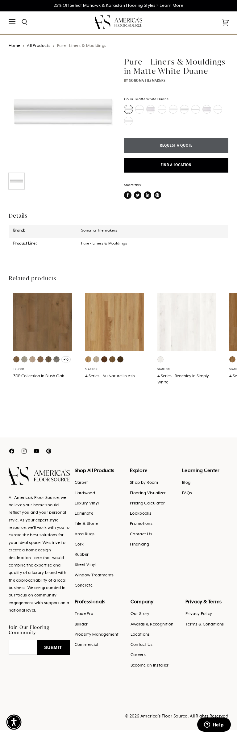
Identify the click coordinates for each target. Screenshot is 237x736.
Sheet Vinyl (85, 564)
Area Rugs (85, 534)
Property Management (97, 634)
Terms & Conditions (204, 624)
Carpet (81, 482)
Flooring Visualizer (148, 493)
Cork (79, 544)
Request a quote (176, 145)
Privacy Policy (198, 614)
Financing (139, 544)
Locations (140, 634)
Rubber (82, 554)
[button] (14, 722)
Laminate (84, 513)
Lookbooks (141, 513)
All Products (38, 46)
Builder (81, 624)
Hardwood (85, 493)
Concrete (84, 585)
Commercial (86, 644)
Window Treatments (94, 575)
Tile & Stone (86, 523)
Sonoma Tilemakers (147, 80)
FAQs (187, 493)
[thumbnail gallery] (16, 181)
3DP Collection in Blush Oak (38, 376)
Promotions (141, 523)
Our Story (140, 614)
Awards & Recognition (152, 624)
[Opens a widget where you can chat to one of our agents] (214, 725)
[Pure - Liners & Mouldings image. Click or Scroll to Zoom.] (63, 112)
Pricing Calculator (147, 503)
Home (14, 46)
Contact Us (141, 534)
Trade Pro (84, 614)
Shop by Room (144, 482)
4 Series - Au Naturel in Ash (110, 376)
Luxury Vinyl (87, 503)
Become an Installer (150, 665)
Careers (138, 655)
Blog (186, 482)
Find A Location (176, 165)
